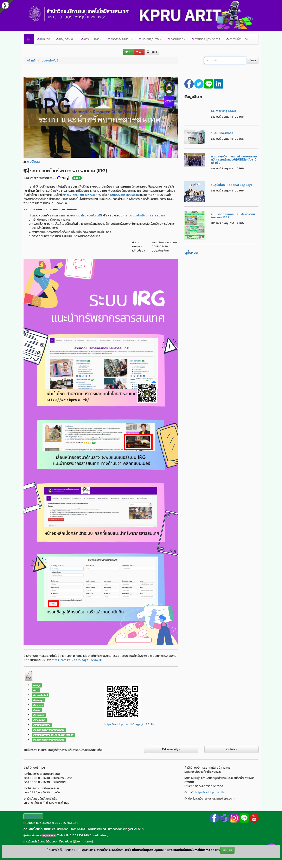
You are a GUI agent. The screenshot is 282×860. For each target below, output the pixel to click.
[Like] (59, 178)
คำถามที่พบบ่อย (238, 39)
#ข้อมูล (36, 685)
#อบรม (36, 710)
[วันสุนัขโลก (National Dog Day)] (194, 191)
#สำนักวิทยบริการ (41, 725)
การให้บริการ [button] (92, 39)
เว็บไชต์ (230, 749)
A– (140, 52)
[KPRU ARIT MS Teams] (224, 818)
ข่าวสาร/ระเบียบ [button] (120, 39)
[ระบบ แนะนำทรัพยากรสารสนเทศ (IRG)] (101, 117)
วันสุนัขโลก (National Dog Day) (231, 185)
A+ (130, 52)
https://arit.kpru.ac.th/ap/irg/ (81, 195)
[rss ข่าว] (24, 823)
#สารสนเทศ (39, 720)
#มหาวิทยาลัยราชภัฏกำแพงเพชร (48, 729)
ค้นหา (252, 60)
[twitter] (199, 83)
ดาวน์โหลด (33, 161)
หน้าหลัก (45, 39)
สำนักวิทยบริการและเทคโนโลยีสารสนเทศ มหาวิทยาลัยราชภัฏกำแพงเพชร (100, 829)
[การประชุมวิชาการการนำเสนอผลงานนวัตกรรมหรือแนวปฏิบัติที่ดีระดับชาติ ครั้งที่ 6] (194, 159)
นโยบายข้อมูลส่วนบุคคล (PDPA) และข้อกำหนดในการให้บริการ (171, 850)
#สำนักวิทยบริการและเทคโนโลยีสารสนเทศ (53, 734)
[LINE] (209, 83)
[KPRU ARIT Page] (214, 818)
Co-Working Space (223, 111)
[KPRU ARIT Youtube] (254, 818)
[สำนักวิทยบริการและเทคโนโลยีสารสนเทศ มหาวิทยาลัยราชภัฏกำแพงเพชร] (29, 39)
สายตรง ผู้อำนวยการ (207, 39)
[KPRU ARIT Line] (244, 818)
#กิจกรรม (38, 705)
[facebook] (189, 83)
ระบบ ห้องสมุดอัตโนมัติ (88, 215)
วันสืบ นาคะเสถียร (222, 133)
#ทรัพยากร (38, 715)
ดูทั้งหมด (191, 252)
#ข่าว (35, 690)
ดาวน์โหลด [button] (176, 39)
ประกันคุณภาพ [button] (150, 39)
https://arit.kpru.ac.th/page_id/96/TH (77, 660)
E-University (170, 749)
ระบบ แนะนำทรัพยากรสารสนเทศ (145, 215)
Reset (153, 52)
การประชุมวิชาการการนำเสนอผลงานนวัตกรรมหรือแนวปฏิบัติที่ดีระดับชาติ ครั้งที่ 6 (234, 159)
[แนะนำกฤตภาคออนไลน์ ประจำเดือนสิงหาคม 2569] (194, 225)
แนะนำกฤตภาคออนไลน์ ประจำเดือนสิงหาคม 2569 (233, 216)
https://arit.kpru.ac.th (124, 195)
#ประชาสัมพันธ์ (40, 695)
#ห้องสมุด (38, 700)
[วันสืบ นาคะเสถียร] (194, 137)
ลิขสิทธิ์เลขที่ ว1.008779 (40, 829)
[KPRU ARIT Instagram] (234, 818)
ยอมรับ (227, 850)
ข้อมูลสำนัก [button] (66, 39)
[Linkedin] (218, 83)
